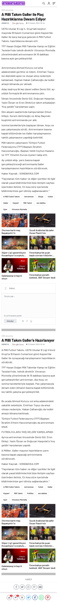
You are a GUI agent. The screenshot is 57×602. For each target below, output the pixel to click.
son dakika (41, 203)
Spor (5, 209)
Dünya (40, 196)
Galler (5, 203)
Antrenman (29, 196)
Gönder (10, 321)
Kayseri (16, 203)
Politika (30, 493)
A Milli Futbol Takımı (11, 196)
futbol (50, 196)
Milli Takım (27, 203)
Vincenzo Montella (19, 209)
